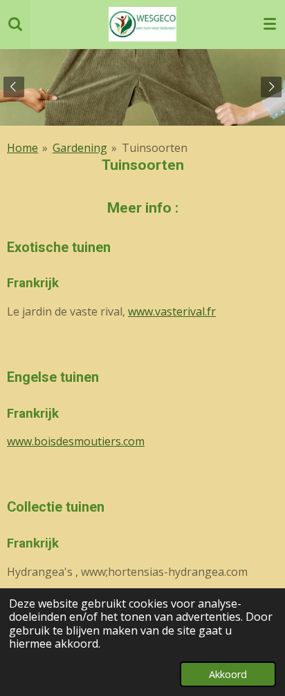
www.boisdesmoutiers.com (76, 441)
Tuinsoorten (154, 147)
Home (22, 147)
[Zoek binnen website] (15, 24)
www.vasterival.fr (172, 311)
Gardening (80, 147)
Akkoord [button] (228, 674)
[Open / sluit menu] (270, 24)
